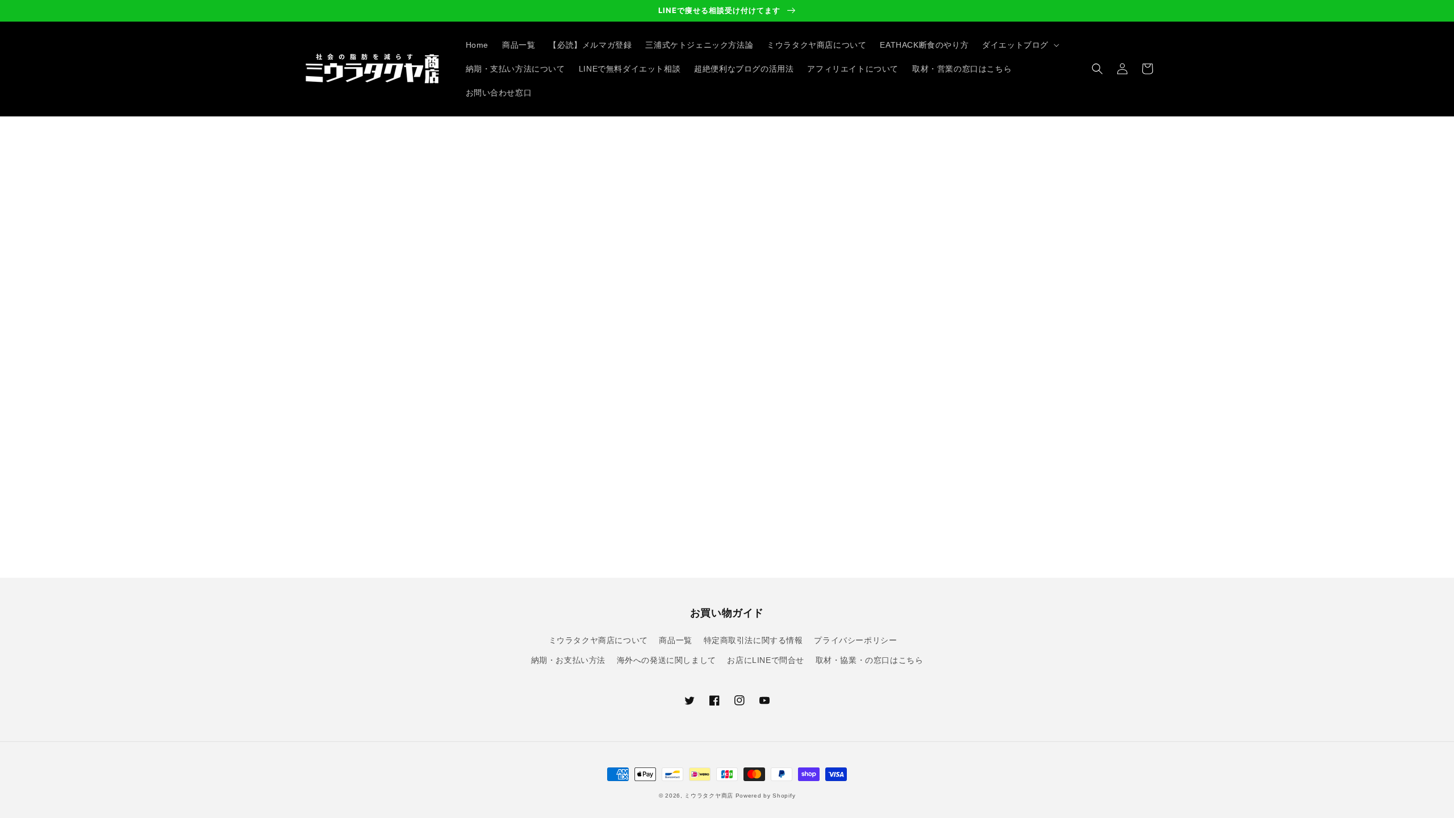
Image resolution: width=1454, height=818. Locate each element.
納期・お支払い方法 (568, 660)
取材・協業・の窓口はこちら (870, 660)
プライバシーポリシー (855, 640)
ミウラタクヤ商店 (708, 795)
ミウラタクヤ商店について (598, 640)
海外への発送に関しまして (666, 660)
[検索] (1097, 68)
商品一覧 (675, 640)
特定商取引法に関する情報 (753, 640)
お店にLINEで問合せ (765, 660)
